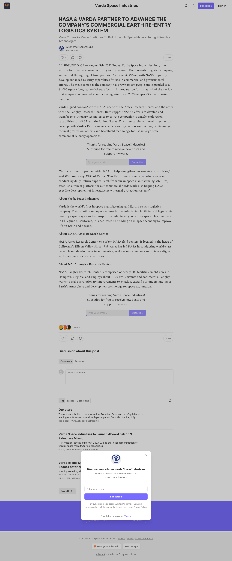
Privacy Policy (140, 507)
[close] (146, 455)
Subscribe (116, 496)
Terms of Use (131, 503)
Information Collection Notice (115, 507)
